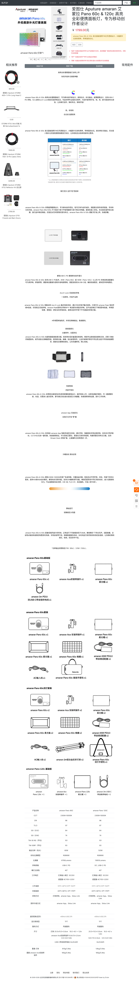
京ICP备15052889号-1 (66, 977)
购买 (74, 45)
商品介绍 (39, 66)
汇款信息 (81, 3)
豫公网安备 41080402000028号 (87, 977)
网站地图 (66, 973)
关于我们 (73, 3)
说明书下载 (63, 3)
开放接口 (89, 3)
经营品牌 (43, 3)
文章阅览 (53, 3)
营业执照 (86, 973)
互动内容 (99, 66)
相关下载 (69, 66)
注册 (51, 973)
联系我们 (76, 973)
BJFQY (5, 3)
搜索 (134, 3)
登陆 (58, 973)
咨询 (79, 45)
